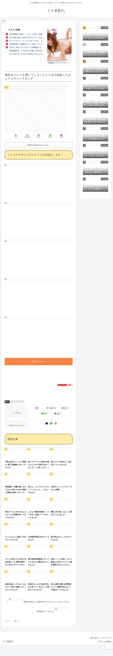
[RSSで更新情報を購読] (55, 423)
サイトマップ (106, 638)
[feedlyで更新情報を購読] (51, 423)
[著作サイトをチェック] (46, 423)
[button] (61, 136)
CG (8, 401)
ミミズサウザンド (18, 401)
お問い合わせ (94, 638)
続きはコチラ (38, 361)
